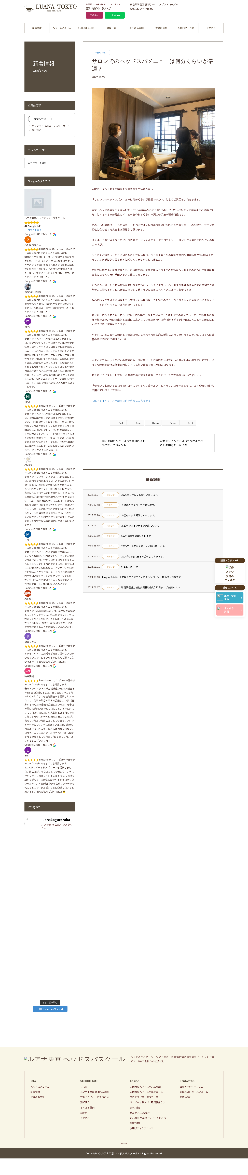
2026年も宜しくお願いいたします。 (140, 494)
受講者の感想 (38, 1097)
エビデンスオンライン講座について (140, 525)
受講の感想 (161, 28)
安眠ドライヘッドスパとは (94, 1097)
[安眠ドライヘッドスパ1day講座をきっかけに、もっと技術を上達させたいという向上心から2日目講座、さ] (36, 938)
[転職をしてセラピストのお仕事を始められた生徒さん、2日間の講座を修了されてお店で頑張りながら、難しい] (36, 866)
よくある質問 (136, 28)
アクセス (211, 28)
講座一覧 (111, 28)
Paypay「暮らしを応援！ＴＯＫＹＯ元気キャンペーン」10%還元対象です (141, 577)
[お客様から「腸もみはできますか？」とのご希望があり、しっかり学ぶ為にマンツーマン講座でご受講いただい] (63, 948)
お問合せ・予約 (186, 28)
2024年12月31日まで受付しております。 (143, 556)
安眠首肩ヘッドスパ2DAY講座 (146, 1086)
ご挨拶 (83, 1086)
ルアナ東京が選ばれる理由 (94, 1091)
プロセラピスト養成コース (144, 1097)
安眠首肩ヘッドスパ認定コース (146, 1091)
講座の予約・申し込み (191, 1086)
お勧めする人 (101, 52)
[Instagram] (221, 1059)
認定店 (83, 1112)
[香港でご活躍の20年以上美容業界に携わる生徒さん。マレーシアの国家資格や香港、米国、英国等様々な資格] (63, 862)
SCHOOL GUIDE (86, 28)
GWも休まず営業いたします (136, 536)
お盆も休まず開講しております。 (139, 515)
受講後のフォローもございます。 (139, 505)
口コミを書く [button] (34, 230)
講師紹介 (85, 1102)
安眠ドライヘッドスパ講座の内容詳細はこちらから (121, 400)
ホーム (124, 1143)
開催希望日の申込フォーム (194, 1091)
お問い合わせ (187, 1097)
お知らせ (110, 494)
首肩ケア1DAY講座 (140, 1112)
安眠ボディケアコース (141, 1128)
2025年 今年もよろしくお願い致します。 (144, 546)
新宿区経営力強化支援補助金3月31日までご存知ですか (150, 587)
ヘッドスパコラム (61, 28)
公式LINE (116, 15)
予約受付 (94, 15)
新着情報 (37, 28)
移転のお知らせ (129, 566)
